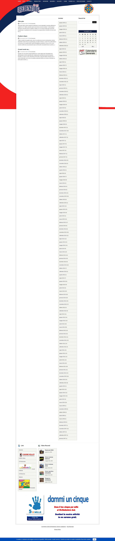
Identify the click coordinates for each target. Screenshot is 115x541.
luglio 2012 (61, 314)
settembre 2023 (62, 45)
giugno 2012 (62, 317)
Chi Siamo (29, 1)
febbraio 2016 (62, 186)
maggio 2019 (62, 104)
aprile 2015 (61, 215)
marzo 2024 (62, 35)
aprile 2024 (61, 32)
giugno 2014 (62, 242)
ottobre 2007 (62, 432)
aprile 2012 (61, 324)
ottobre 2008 (62, 412)
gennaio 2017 (62, 157)
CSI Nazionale (22, 461)
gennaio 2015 (62, 225)
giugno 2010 (62, 392)
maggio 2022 (62, 68)
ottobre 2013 (62, 268)
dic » (93, 46)
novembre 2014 (63, 232)
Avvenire (21, 450)
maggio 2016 (62, 179)
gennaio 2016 (62, 189)
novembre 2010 (63, 376)
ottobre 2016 (62, 166)
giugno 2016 (62, 176)
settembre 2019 (62, 94)
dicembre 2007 (62, 425)
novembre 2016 (63, 163)
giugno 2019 (62, 101)
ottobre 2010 (62, 379)
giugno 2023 (62, 52)
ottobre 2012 (62, 307)
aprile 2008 (61, 415)
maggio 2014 (62, 245)
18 (90, 40)
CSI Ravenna (22, 473)
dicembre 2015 (62, 193)
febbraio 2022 (62, 75)
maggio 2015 (62, 212)
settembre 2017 (62, 137)
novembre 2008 (63, 409)
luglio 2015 (61, 206)
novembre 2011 (62, 340)
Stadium (21, 477)
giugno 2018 (62, 121)
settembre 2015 (62, 202)
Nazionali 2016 (49, 450)
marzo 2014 (62, 251)
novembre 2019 (63, 91)
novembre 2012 (63, 304)
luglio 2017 (61, 140)
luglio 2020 (61, 85)
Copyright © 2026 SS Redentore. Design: (51, 526)
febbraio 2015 (62, 222)
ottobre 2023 (62, 42)
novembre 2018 (63, 111)
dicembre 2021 (62, 78)
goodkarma (63, 526)
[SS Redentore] (56, 13)
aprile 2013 (61, 288)
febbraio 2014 (62, 255)
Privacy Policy (57, 529)
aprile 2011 (61, 360)
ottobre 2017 (62, 134)
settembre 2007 (62, 435)
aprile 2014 (61, 248)
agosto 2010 (62, 386)
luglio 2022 (61, 62)
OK (94, 539)
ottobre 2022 (62, 58)
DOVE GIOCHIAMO (81, 1)
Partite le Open (22, 36)
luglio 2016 (61, 173)
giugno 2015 (62, 209)
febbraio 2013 (62, 294)
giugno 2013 (62, 281)
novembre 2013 (63, 265)
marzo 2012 (62, 327)
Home (19, 1)
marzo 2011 (62, 363)
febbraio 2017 (62, 153)
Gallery (59, 1)
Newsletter (37, 1)
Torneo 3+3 (72, 1)
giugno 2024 (62, 26)
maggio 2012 (62, 320)
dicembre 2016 (62, 160)
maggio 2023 (62, 55)
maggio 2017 (62, 147)
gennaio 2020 (62, 88)
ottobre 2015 (62, 199)
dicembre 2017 (62, 127)
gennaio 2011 (62, 369)
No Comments (32, 23)
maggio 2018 (62, 124)
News (23, 1)
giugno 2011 (62, 353)
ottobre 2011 (62, 343)
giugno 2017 (62, 143)
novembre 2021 (63, 81)
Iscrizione (45, 1)
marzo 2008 (62, 418)
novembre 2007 (63, 428)
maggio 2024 (62, 29)
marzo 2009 (62, 405)
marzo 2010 (62, 402)
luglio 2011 (61, 350)
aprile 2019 (61, 107)
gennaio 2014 (62, 258)
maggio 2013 (62, 284)
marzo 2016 (62, 183)
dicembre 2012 (62, 301)
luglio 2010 (61, 389)
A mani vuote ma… (24, 49)
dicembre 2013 (62, 261)
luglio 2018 (61, 117)
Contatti (89, 1)
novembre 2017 (63, 130)
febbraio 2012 (62, 330)
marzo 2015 (62, 219)
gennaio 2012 (62, 333)
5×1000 (65, 1)
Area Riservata (70, 526)
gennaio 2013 (62, 297)
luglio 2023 (61, 49)
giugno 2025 (62, 22)
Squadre (52, 1)
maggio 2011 (62, 356)
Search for (82, 18)
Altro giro (21, 21)
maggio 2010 (62, 396)
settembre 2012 (62, 310)
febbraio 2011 (62, 366)
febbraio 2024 (62, 39)
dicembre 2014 (62, 229)
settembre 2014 (62, 235)
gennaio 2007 (62, 438)
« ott (83, 46)
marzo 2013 (62, 291)
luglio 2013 (61, 278)
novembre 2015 (63, 196)
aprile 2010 (61, 399)
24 (87, 42)
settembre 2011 (62, 346)
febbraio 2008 (62, 422)
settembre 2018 (62, 114)
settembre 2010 (62, 382)
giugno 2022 (62, 65)
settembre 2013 (62, 271)
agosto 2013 (62, 274)
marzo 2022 (62, 71)
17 (87, 40)
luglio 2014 (61, 238)
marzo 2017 (62, 150)
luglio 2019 (61, 98)
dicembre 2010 (62, 373)
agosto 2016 (62, 170)
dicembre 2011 (62, 337)
